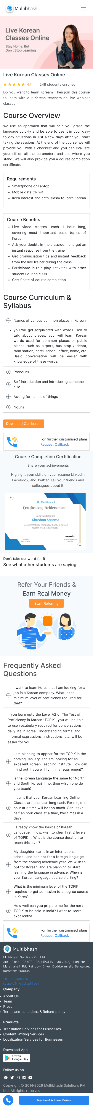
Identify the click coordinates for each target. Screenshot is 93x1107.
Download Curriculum (24, 423)
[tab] (46, 320)
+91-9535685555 (15, 979)
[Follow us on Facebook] (5, 1077)
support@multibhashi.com (21, 983)
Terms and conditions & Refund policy (34, 1011)
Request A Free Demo (54, 1100)
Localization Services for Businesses (33, 1039)
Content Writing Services (23, 1034)
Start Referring (46, 603)
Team (7, 1001)
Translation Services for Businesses (32, 1029)
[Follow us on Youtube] (30, 1077)
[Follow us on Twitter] (12, 1077)
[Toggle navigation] (84, 9)
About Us (11, 996)
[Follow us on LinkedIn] (24, 1077)
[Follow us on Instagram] (18, 1077)
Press (7, 1006)
